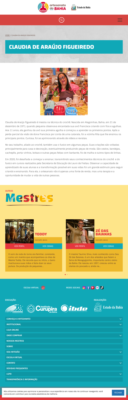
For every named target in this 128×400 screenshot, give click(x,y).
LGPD (9, 374)
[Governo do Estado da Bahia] (80, 7)
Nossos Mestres (15, 341)
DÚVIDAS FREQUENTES (17, 368)
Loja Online (12, 330)
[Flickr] (97, 287)
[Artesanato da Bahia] (52, 7)
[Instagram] (84, 287)
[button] (83, 91)
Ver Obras (47, 246)
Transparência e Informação (21, 379)
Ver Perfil (19, 246)
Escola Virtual (14, 357)
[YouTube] (92, 287)
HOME (7, 35)
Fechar (118, 392)
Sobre (9, 346)
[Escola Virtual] (43, 288)
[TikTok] (102, 287)
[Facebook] (88, 287)
